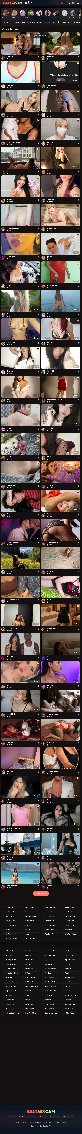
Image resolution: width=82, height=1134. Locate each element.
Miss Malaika (51, 85)
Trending (9, 22)
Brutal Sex (50, 199)
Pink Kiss (50, 171)
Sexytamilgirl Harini (13, 142)
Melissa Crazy (11, 514)
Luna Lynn (10, 457)
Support (64, 1122)
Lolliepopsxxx (11, 199)
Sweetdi (9, 571)
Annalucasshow (12, 542)
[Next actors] (78, 12)
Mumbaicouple (52, 628)
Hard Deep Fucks (12, 228)
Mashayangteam (12, 314)
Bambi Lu (50, 571)
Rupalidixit (10, 85)
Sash (48, 657)
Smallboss (50, 885)
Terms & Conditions (35, 1122)
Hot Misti (9, 428)
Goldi (48, 314)
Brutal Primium (11, 628)
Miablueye (10, 857)
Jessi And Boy (11, 885)
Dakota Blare (51, 685)
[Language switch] (63, 2)
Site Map (57, 1122)
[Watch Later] (73, 3)
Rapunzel (50, 485)
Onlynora (50, 828)
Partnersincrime (53, 714)
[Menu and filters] (78, 3)
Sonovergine (11, 485)
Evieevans (10, 114)
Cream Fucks (11, 342)
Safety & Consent (21, 1122)
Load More (41, 894)
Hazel (49, 600)
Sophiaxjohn (10, 56)
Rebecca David (11, 800)
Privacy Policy (47, 1122)
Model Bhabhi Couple (54, 399)
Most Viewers (22, 22)
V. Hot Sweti (10, 257)
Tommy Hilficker (52, 771)
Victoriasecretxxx (53, 857)
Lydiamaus (50, 257)
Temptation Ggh (52, 542)
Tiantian (50, 428)
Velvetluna (50, 742)
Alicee (49, 114)
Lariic (8, 399)
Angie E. (9, 285)
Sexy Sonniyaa (52, 285)
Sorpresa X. (10, 742)
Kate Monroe (51, 228)
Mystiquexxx (51, 514)
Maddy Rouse (51, 56)
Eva (7, 685)
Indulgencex (10, 771)
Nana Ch (50, 142)
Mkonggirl (50, 371)
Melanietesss (11, 371)
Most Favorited (37, 22)
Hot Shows (51, 22)
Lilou (8, 171)
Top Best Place (65, 22)
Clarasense (51, 800)
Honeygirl (50, 342)
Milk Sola (50, 457)
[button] (40, 36)
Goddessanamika (12, 600)
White (78, 22)
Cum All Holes (11, 714)
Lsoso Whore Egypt (13, 828)
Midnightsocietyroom (14, 657)
